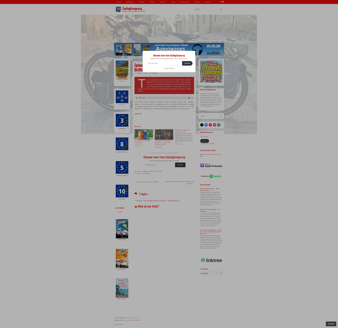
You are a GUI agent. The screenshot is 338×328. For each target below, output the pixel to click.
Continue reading (169, 68)
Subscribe (187, 63)
